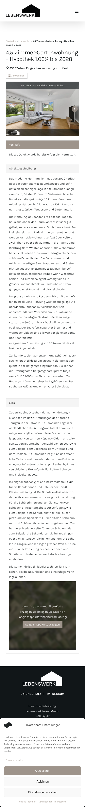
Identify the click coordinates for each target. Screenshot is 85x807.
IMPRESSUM (55, 694)
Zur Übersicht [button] (17, 75)
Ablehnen (43, 781)
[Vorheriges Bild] (10, 109)
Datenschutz (45, 801)
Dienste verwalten (15, 760)
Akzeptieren (42, 770)
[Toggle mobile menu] (77, 11)
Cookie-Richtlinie (28, 801)
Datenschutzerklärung (51, 617)
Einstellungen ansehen (42, 792)
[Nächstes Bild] (74, 109)
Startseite (11, 41)
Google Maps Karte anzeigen (42, 624)
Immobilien (24, 41)
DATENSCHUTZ (31, 694)
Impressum (60, 801)
